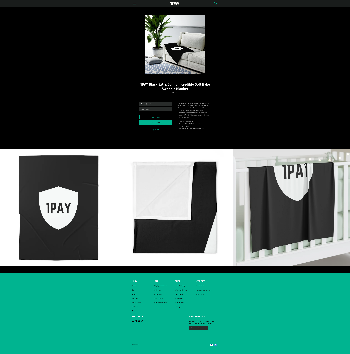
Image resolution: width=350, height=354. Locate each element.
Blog (133, 311)
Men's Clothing (180, 286)
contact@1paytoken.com (204, 290)
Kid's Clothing (179, 294)
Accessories (179, 298)
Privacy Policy (158, 298)
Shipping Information (160, 286)
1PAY (138, 344)
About (134, 286)
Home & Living (179, 302)
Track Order (157, 290)
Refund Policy (158, 294)
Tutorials (135, 298)
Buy (133, 290)
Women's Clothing (181, 290)
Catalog (177, 307)
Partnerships (136, 307)
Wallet (134, 294)
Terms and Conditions (160, 302)
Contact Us (200, 286)
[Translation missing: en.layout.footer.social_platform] (133, 321)
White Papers (136, 302)
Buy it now (156, 122)
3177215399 (200, 294)
